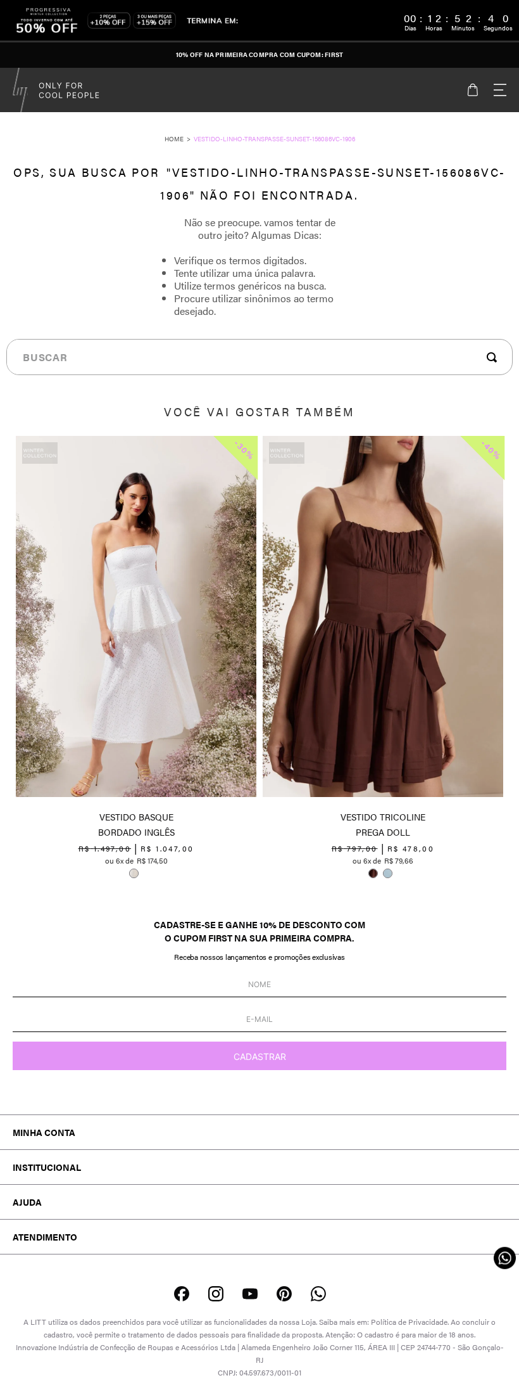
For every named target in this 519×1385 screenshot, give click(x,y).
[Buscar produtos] (494, 357)
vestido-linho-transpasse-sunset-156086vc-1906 (274, 138)
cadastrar (260, 1056)
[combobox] (259, 357)
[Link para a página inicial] (179, 138)
